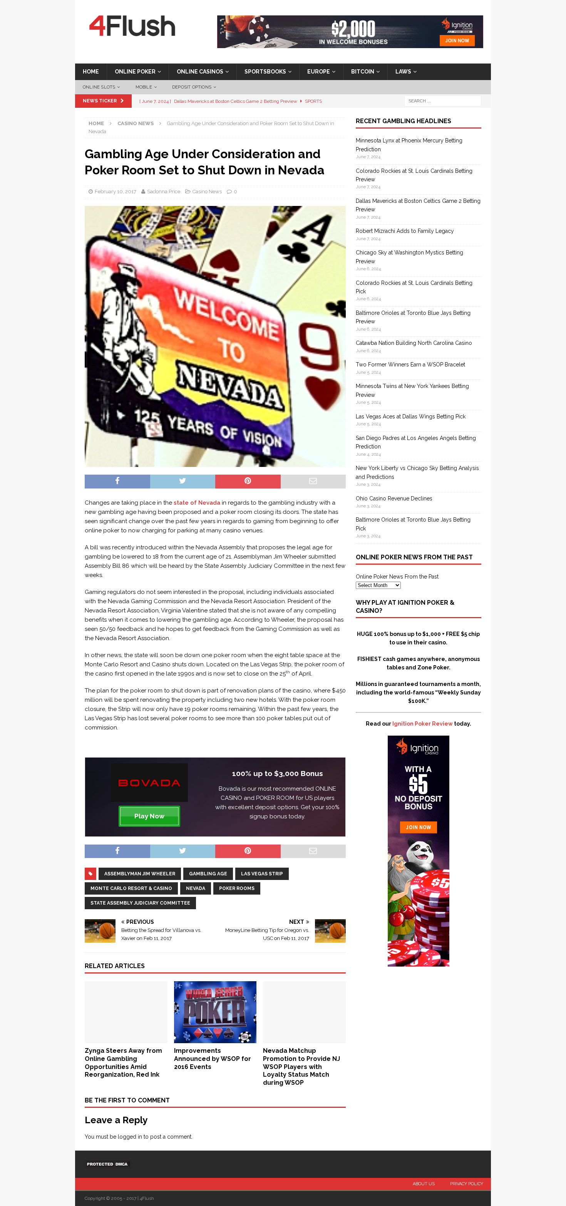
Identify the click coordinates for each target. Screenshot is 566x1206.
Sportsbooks (265, 72)
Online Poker (135, 72)
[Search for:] (442, 101)
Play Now (149, 816)
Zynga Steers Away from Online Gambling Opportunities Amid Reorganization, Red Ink (123, 1062)
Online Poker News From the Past (397, 577)
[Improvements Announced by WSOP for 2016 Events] (215, 1039)
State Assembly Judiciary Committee (140, 903)
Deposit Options (191, 87)
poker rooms (237, 888)
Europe (318, 72)
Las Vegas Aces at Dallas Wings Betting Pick (411, 416)
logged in (130, 1137)
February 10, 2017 (115, 191)
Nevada (195, 888)
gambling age (208, 873)
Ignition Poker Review (422, 724)
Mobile (144, 87)
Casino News (207, 191)
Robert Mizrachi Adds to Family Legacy (405, 231)
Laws (403, 72)
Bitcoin (362, 72)
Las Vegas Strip (262, 873)
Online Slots (99, 87)
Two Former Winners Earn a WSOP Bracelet (410, 364)
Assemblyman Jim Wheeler (139, 873)
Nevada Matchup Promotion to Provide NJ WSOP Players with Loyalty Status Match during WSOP (301, 1066)
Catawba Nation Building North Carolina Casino (414, 343)
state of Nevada (197, 502)
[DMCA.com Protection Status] (108, 1164)
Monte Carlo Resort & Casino (131, 888)
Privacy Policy (466, 1183)
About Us (424, 1183)
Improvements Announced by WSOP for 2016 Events (212, 1059)
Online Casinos (200, 72)
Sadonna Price (163, 191)
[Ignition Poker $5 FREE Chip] (418, 962)
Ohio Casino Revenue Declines (394, 498)
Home (91, 72)
